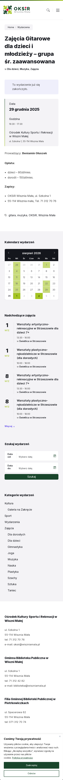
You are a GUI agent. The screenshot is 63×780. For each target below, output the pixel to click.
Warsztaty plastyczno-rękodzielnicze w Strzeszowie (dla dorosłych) (37, 354)
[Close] (60, 736)
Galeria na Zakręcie (20, 509)
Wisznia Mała (46, 215)
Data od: (10, 455)
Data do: (10, 467)
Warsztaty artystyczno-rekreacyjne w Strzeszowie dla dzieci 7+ (37, 328)
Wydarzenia (23, 27)
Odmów (31, 773)
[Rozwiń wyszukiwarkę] (48, 10)
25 (16, 289)
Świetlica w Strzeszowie (32, 341)
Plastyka (13, 571)
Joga (11, 553)
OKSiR (33, 215)
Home (11, 27)
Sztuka (12, 584)
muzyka (22, 215)
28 (16, 265)
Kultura (9, 503)
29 (46, 289)
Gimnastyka (15, 546)
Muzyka (24, 69)
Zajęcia (34, 69)
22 (46, 283)
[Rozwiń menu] (58, 10)
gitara (12, 215)
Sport (8, 515)
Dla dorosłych (16, 534)
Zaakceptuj (31, 765)
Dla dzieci (13, 69)
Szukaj (31, 476)
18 (17, 283)
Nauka (12, 565)
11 (16, 277)
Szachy (12, 578)
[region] (31, 757)
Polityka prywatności (22, 757)
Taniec (12, 590)
